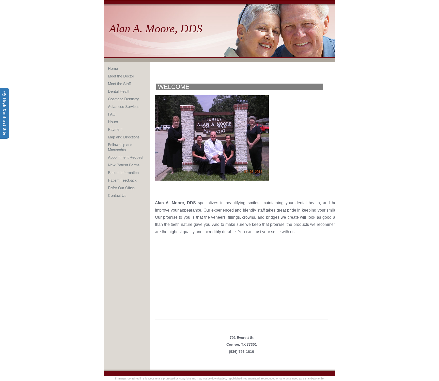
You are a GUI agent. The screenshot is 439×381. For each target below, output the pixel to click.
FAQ (111, 114)
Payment (115, 129)
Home (113, 68)
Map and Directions (123, 136)
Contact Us (117, 195)
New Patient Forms (123, 164)
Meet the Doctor (121, 75)
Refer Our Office (121, 187)
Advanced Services (123, 106)
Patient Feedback (122, 180)
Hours (113, 121)
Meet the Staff (119, 83)
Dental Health (119, 91)
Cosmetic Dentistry (123, 98)
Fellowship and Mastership (120, 147)
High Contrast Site (5, 116)
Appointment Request (125, 157)
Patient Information (123, 172)
